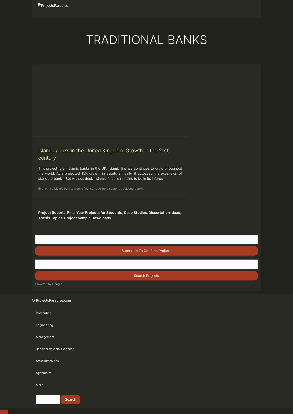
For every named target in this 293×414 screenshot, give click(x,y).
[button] (249, 9)
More (39, 385)
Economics (45, 188)
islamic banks (63, 188)
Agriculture (44, 373)
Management (45, 337)
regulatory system (107, 188)
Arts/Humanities (47, 361)
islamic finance (83, 188)
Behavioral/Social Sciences (55, 349)
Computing (43, 313)
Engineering (44, 325)
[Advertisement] (110, 99)
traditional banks (132, 188)
